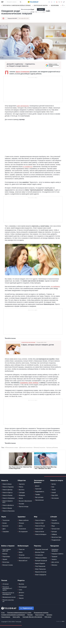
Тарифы (37, 494)
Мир (35, 517)
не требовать (55, 286)
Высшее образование (25, 501)
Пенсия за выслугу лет (8, 600)
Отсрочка (21, 555)
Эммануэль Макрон (41, 557)
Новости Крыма (7, 508)
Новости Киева (7, 484)
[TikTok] (64, 2)
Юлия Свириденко (40, 574)
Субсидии (22, 492)
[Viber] (51, 1)
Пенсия (4, 580)
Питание (21, 523)
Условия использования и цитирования (13, 614)
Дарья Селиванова (22, 71)
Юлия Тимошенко (40, 569)
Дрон (4, 528)
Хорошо (41, 9)
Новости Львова (7, 495)
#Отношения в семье (11, 447)
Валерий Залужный (41, 560)
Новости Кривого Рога (7, 501)
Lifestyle (53, 517)
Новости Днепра (7, 489)
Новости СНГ (39, 528)
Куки (32, 9)
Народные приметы (57, 553)
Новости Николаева (8, 511)
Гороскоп (54, 520)
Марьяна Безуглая (40, 572)
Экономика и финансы (39, 481)
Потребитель (55, 523)
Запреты (54, 559)
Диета (20, 526)
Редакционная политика (41, 612)
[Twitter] (59, 2)
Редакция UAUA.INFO (12, 18)
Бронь (21, 552)
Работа (21, 487)
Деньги (37, 486)
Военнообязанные (24, 557)
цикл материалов (23, 106)
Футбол (54, 484)
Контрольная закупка (41, 5)
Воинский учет (23, 560)
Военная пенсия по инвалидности (8, 593)
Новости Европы (40, 520)
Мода (53, 526)
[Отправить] (20, 2)
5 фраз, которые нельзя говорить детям (37, 345)
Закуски (21, 598)
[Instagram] (61, 2)
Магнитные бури (56, 537)
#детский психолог (39, 447)
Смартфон (5, 531)
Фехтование (55, 498)
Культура (54, 531)
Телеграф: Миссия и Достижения (32, 617)
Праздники (54, 546)
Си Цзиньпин (39, 555)
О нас (3, 612)
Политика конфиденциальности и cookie (19, 612)
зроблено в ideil (60, 621)
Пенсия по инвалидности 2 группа (7, 588)
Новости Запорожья (8, 498)
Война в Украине (7, 546)
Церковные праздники (55, 550)
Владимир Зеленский (41, 549)
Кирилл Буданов (40, 563)
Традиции (54, 556)
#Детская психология (26, 447)
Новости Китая (39, 531)
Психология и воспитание (28, 342)
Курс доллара (39, 497)
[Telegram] (54, 2)
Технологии (5, 520)
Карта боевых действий (6, 550)
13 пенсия (5, 584)
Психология (22, 528)
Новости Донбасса (8, 505)
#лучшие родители (52, 447)
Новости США (39, 523)
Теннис (54, 489)
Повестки (21, 549)
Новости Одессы (7, 492)
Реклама (30, 614)
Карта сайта (16, 617)
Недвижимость (39, 491)
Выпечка (21, 584)
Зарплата (22, 484)
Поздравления (56, 540)
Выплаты (21, 489)
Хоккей (54, 492)
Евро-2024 (55, 495)
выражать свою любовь (29, 383)
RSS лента (48, 617)
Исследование (23, 531)
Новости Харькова (8, 487)
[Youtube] (57, 2)
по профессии (27, 166)
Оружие (4, 559)
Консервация (23, 587)
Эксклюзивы (55, 5)
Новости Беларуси (40, 534)
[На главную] (33, 2)
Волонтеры (5, 562)
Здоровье (21, 517)
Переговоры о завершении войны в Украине (17, 5)
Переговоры (6, 556)
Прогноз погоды (23, 506)
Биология (5, 526)
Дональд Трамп (39, 552)
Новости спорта (56, 480)
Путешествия (56, 528)
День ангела (55, 562)
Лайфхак (54, 534)
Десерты (21, 592)
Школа (21, 498)
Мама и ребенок (23, 520)
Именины (54, 565)
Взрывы (4, 553)
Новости (4, 480)
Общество (22, 480)
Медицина (22, 495)
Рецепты (21, 580)
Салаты (21, 595)
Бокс (53, 487)
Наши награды (39, 614)
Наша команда (5, 617)
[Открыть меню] (2, 2)
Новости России (40, 526)
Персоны (37, 546)
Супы (20, 589)
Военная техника (7, 565)
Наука (3, 517)
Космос (4, 523)
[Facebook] (49, 2)
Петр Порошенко (40, 566)
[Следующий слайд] (64, 5)
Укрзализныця (39, 500)
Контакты (49, 614)
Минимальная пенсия (8, 597)
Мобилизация (23, 546)
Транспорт (38, 488)
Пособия (21, 503)
